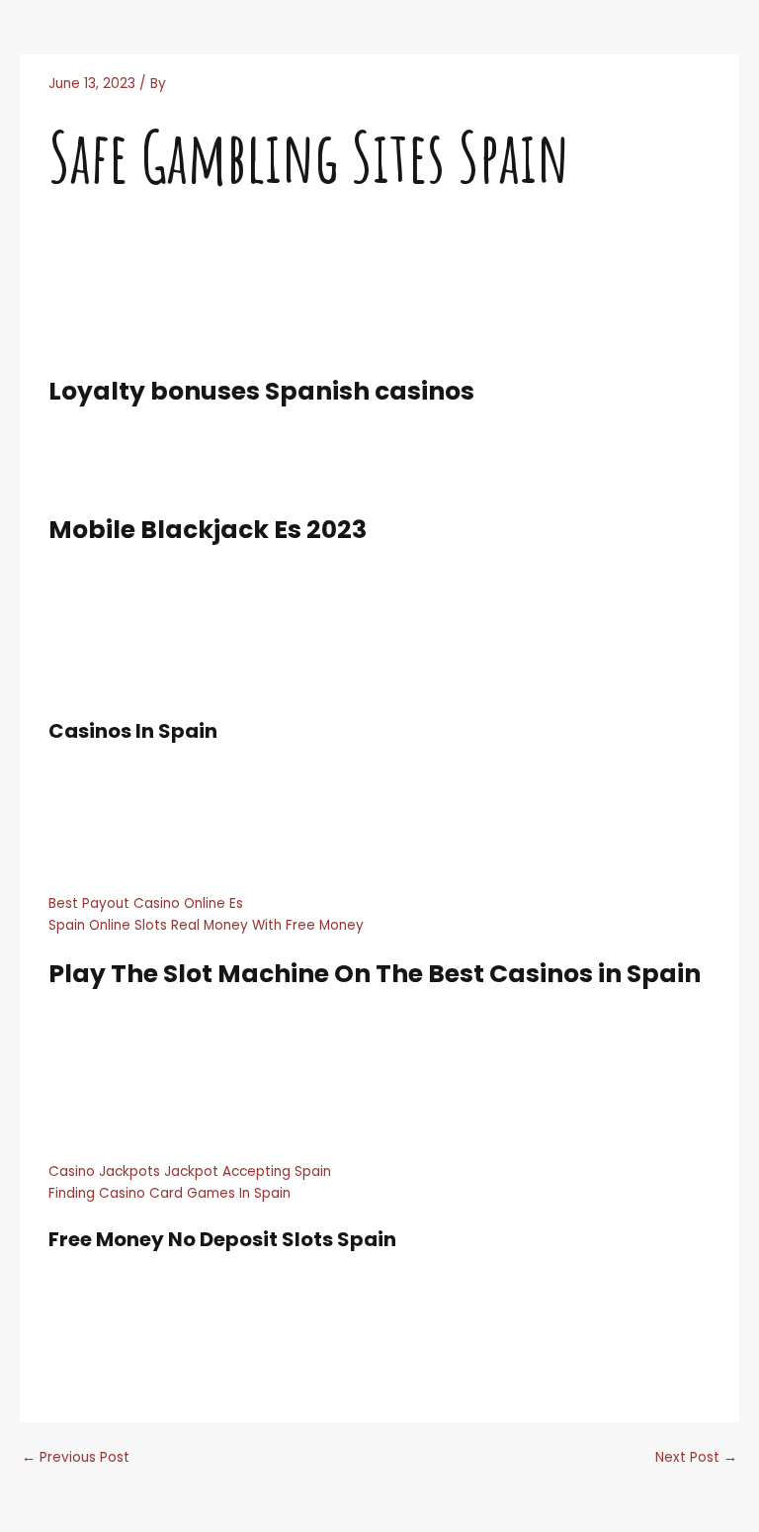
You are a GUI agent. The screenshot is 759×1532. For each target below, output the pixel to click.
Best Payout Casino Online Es (145, 903)
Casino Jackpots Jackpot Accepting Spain (189, 1171)
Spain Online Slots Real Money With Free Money (206, 925)
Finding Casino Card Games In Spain (169, 1193)
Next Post (696, 1457)
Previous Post (75, 1457)
